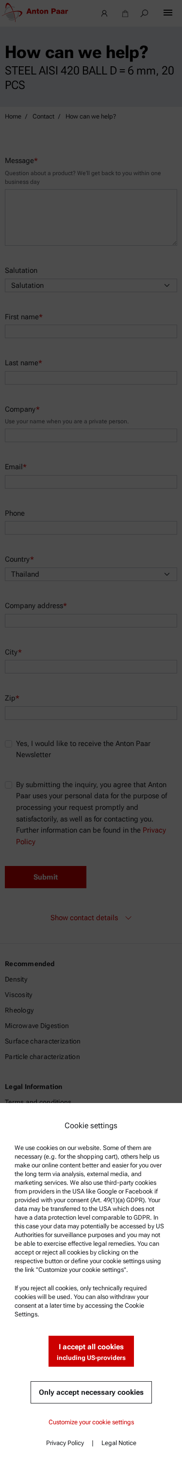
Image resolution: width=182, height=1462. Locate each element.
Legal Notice (118, 1443)
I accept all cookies (91, 1352)
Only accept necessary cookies (91, 1392)
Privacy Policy (65, 1443)
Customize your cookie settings (91, 1422)
